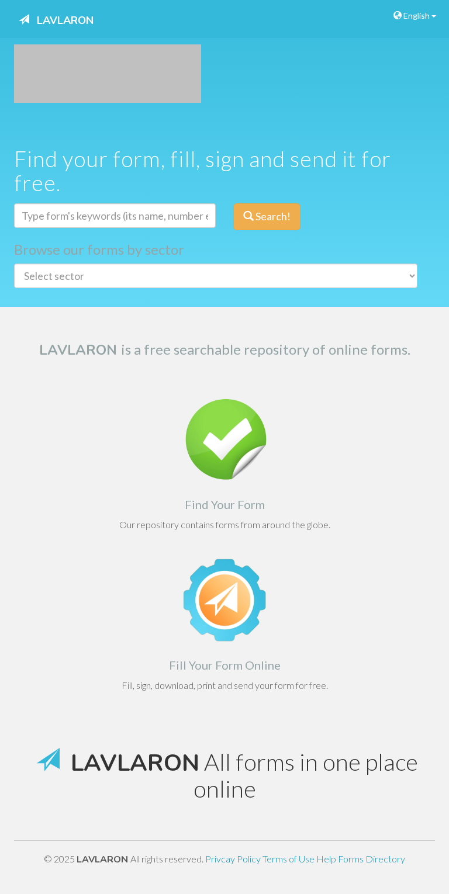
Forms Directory (371, 858)
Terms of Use (289, 858)
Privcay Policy (234, 858)
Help (327, 858)
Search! (272, 216)
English (416, 15)
